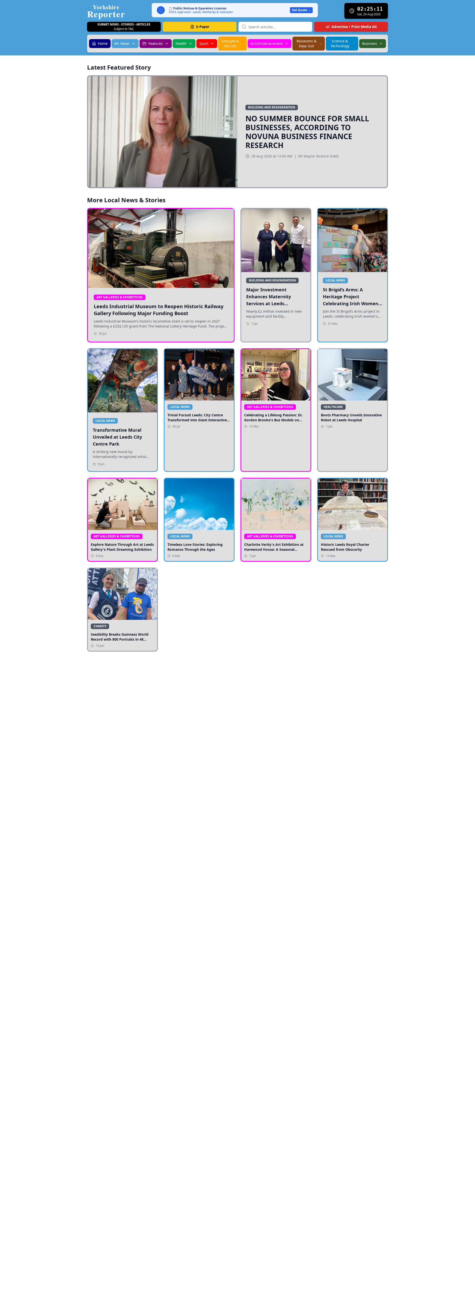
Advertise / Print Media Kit (354, 26)
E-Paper (202, 26)
